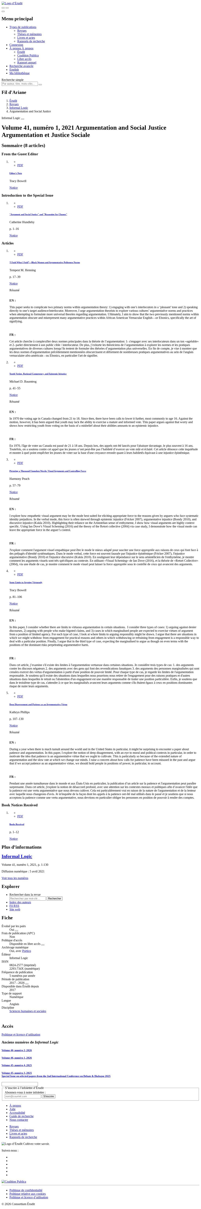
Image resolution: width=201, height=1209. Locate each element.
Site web (14, 909)
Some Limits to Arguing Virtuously (25, 582)
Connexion (16, 44)
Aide (12, 1109)
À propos (27, 48)
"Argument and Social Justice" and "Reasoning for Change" (38, 214)
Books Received (16, 824)
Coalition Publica (28, 55)
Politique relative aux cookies (27, 1193)
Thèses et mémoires (29, 34)
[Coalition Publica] (14, 1181)
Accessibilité (17, 1112)
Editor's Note (15, 173)
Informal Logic (18, 107)
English (14, 69)
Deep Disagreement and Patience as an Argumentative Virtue (38, 704)
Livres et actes (26, 37)
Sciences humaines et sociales (27, 1011)
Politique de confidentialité (25, 1190)
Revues (21, 30)
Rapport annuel (26, 62)
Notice (13, 187)
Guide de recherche (21, 1116)
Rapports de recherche (31, 41)
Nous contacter (18, 1119)
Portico (26, 951)
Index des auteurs (20, 902)
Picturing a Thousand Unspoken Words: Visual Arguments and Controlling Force (47, 471)
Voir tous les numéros (15, 878)
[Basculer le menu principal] (3, 11)
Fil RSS (14, 905)
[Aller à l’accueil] (12, 3)
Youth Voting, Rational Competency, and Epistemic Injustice (38, 374)
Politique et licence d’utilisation (21, 1034)
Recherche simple (13, 79)
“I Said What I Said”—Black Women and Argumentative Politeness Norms (44, 262)
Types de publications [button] (22, 27)
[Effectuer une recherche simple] (3, 7)
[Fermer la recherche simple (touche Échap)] (7, 7)
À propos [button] (15, 48)
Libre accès (24, 59)
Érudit (21, 52)
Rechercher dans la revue (25, 894)
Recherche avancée (21, 66)
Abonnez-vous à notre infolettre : (25, 1092)
